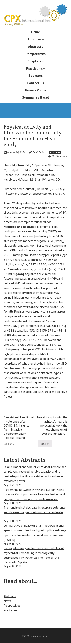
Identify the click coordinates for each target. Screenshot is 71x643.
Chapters (34, 61)
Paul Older (39, 152)
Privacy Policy (35, 90)
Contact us (35, 83)
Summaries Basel (35, 97)
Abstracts (35, 46)
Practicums (34, 68)
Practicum (10, 610)
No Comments (59, 156)
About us (34, 39)
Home (35, 32)
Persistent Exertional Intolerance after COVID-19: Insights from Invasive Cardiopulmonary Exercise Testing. (19, 427)
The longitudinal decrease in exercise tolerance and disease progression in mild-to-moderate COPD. (35, 512)
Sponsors (35, 75)
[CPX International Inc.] (35, 20)
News (7, 601)
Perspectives (36, 53)
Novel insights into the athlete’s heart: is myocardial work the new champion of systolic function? (52, 425)
